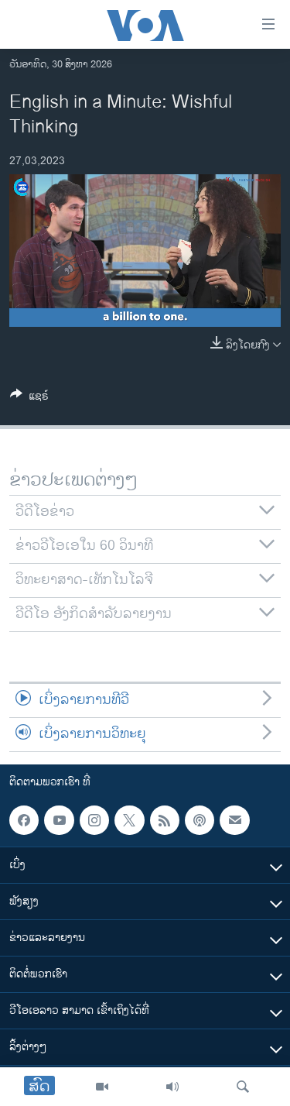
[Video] (102, 1086)
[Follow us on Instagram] (94, 820)
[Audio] (172, 1086)
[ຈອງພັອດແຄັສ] (234, 820)
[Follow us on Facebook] (24, 820)
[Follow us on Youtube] (58, 820)
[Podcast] (199, 820)
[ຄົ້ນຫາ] (243, 1086)
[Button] (29, 398)
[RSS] (164, 820)
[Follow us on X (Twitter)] (129, 820)
